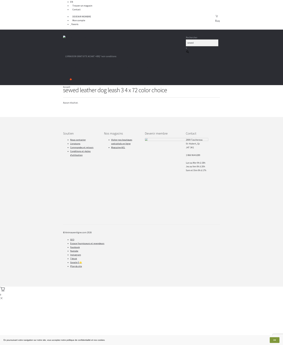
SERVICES (128, 67)
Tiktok (73, 258)
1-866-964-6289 (73, 60)
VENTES (103, 79)
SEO (72, 239)
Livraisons (75, 143)
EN (71, 1)
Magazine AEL (118, 147)
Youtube (74, 250)
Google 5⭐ (76, 262)
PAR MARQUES (149, 67)
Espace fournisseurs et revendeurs (87, 243)
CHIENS (73, 67)
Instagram (75, 254)
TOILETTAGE (108, 67)
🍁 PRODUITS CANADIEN (82, 79)
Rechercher (191, 37)
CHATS (89, 67)
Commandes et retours (81, 147)
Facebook (75, 247)
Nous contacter (78, 139)
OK (274, 340)
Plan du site (76, 266)
